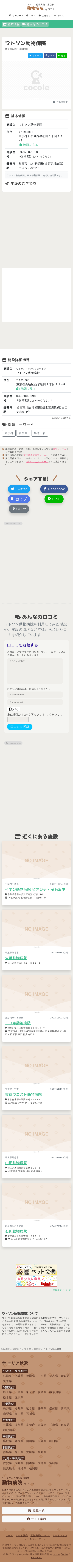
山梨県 (7, 1413)
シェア (51, 55)
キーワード (18, 15)
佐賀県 (7, 1463)
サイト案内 (38, 1518)
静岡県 (42, 1408)
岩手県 (7, 1381)
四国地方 (9, 1447)
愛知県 (53, 1408)
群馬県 (19, 1397)
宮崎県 (53, 1463)
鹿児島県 (9, 1468)
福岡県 (33, 1468)
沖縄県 (22, 1468)
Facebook (56, 489)
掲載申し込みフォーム (37, 461)
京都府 (30, 1424)
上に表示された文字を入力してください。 (35, 714)
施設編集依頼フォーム (34, 455)
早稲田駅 (40, 433)
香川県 (19, 1452)
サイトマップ (60, 1535)
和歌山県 (9, 1430)
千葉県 (19, 1392)
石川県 (30, 1413)
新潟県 (65, 1408)
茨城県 (42, 1392)
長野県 (7, 1408)
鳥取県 (7, 1441)
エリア (32, 15)
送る (63, 55)
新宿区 (23, 433)
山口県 (53, 1441)
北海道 (7, 1375)
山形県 (42, 1375)
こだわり (46, 15)
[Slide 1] (30, 99)
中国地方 (9, 1436)
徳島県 (7, 1452)
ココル (56, 1554)
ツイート (36, 55)
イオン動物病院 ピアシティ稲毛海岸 (35, 889)
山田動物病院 (16, 1162)
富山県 (19, 1413)
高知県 (42, 1452)
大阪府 (42, 1424)
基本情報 (14, 24)
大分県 (42, 1463)
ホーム (9, 1535)
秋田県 (30, 1375)
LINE (56, 499)
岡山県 (30, 1441)
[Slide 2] (36, 99)
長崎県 (19, 1463)
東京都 (8, 433)
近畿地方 (9, 1419)
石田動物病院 (16, 1230)
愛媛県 (30, 1452)
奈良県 (65, 1424)
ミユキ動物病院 (18, 1022)
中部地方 (9, 1403)
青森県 (65, 1375)
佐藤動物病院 (16, 957)
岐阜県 (30, 1408)
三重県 (7, 1424)
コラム (60, 15)
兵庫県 (53, 1424)
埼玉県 (7, 1392)
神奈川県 (55, 1392)
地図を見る (30, 144)
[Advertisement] (36, 229)
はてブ (21, 499)
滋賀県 (19, 1424)
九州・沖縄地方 (13, 1458)
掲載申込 (39, 1510)
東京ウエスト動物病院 (23, 1094)
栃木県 (7, 1397)
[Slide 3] (43, 99)
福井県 (19, 1408)
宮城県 (19, 1375)
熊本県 (30, 1463)
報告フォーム (60, 449)
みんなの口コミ (37, 24)
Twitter (21, 489)
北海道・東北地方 (15, 1371)
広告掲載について (62, 1290)
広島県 (42, 1441)
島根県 (19, 1441)
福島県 (53, 1375)
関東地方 (9, 1387)
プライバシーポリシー (36, 1539)
